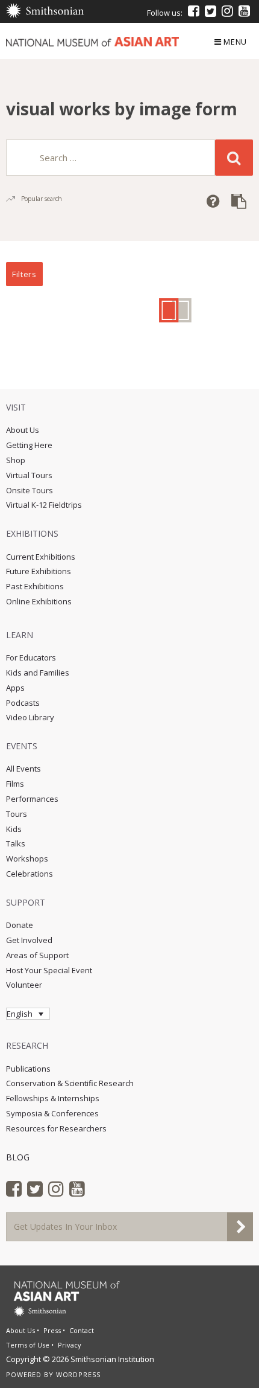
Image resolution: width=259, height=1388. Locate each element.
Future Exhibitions (38, 571)
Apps (15, 687)
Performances (32, 798)
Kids (14, 829)
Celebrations (29, 873)
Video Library (30, 717)
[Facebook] (193, 11)
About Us (22, 429)
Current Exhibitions (40, 556)
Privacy (69, 1344)
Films (15, 783)
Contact (81, 1330)
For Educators (31, 657)
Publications (28, 1068)
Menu (235, 41)
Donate (19, 924)
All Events (23, 768)
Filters (24, 274)
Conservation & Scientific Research (70, 1083)
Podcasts (23, 702)
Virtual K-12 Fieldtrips (44, 504)
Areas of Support (37, 955)
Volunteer (24, 984)
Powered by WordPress (53, 1374)
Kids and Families (37, 672)
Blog (18, 1157)
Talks (15, 843)
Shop (15, 460)
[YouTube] (244, 11)
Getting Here (29, 445)
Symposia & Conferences (52, 1113)
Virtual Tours (29, 475)
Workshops (27, 858)
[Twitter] (210, 11)
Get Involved (29, 940)
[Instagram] (227, 11)
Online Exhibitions (39, 601)
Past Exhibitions (35, 586)
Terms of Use (27, 1344)
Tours (16, 813)
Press (52, 1330)
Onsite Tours (29, 490)
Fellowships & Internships (52, 1098)
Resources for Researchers (56, 1128)
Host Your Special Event (49, 970)
